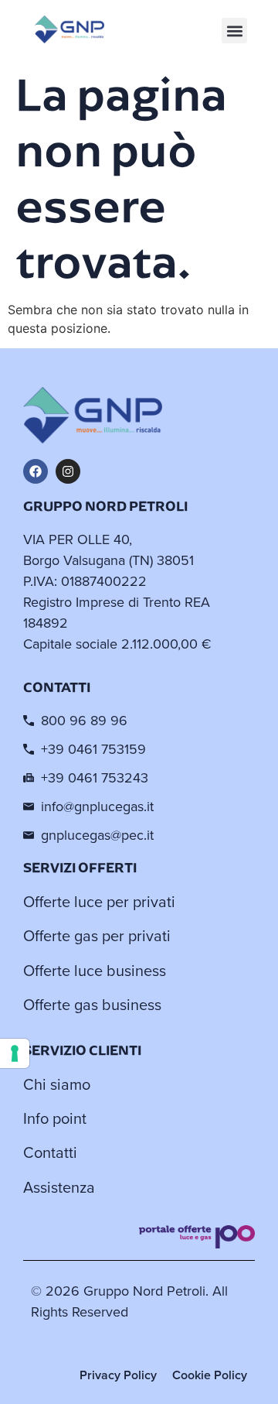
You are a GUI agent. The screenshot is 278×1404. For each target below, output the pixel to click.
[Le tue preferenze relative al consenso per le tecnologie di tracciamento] (14, 1053)
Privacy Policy (118, 1375)
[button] (234, 30)
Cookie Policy (209, 1375)
